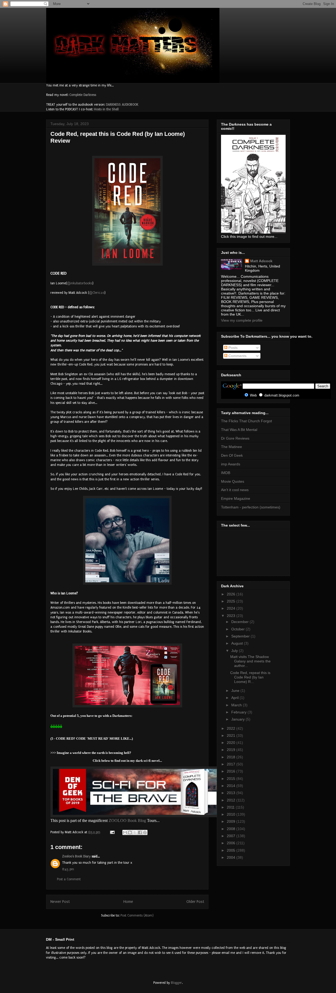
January (238, 719)
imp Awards (230, 464)
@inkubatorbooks (79, 283)
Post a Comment (69, 879)
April (235, 698)
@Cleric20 (96, 293)
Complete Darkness (82, 95)
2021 (231, 735)
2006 (231, 843)
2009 (231, 821)
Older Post (195, 901)
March (237, 705)
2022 (231, 728)
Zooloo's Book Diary (76, 856)
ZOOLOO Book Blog (127, 820)
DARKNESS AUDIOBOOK (122, 104)
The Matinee (231, 447)
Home (128, 901)
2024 (231, 608)
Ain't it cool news (235, 490)
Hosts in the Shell (106, 109)
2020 (231, 742)
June (235, 690)
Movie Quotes (232, 481)
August (237, 643)
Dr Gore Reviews (235, 438)
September (241, 636)
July (235, 651)
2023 (231, 616)
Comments (236, 356)
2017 (231, 764)
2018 (231, 757)
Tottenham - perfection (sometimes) (250, 507)
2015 (231, 778)
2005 (231, 850)
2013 (231, 793)
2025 (231, 601)
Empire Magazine (235, 498)
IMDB (225, 473)
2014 (231, 786)
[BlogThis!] (130, 832)
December (240, 622)
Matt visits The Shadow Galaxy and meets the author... (250, 661)
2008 (231, 829)
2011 (231, 807)
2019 (231, 750)
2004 (231, 857)
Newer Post (60, 901)
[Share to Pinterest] (145, 832)
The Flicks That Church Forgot (246, 421)
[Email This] (125, 832)
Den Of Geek (232, 455)
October (238, 629)
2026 (231, 594)
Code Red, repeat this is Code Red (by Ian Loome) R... (250, 677)
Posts (232, 348)
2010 (231, 814)
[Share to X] (135, 832)
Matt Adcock (261, 261)
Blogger (176, 983)
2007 (231, 836)
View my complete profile (241, 320)
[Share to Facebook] (140, 832)
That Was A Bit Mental (239, 430)
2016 (231, 771)
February (239, 712)
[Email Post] (112, 832)
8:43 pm (68, 869)
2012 (231, 800)
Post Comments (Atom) (137, 915)
